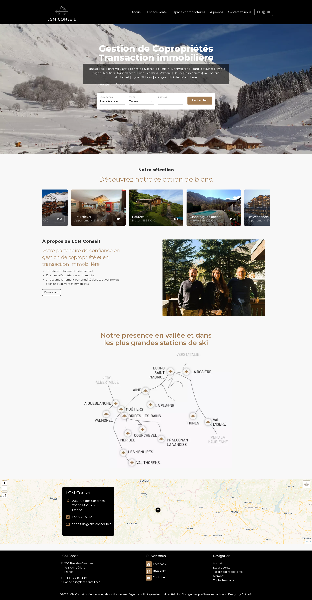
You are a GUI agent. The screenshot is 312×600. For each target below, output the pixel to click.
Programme (125, 85)
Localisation (106, 97)
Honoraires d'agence (126, 594)
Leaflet (308, 541)
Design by (240, 594)
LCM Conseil (78, 492)
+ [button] (4, 483)
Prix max (162, 97)
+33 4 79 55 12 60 (84, 517)
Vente (104, 85)
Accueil (61, 12)
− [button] (4, 488)
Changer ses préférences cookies (203, 594)
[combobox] (112, 101)
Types (132, 97)
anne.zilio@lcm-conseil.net (91, 524)
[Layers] (306, 484)
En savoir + (51, 292)
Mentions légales (99, 594)
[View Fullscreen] (4, 495)
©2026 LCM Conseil (72, 594)
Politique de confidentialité (160, 594)
